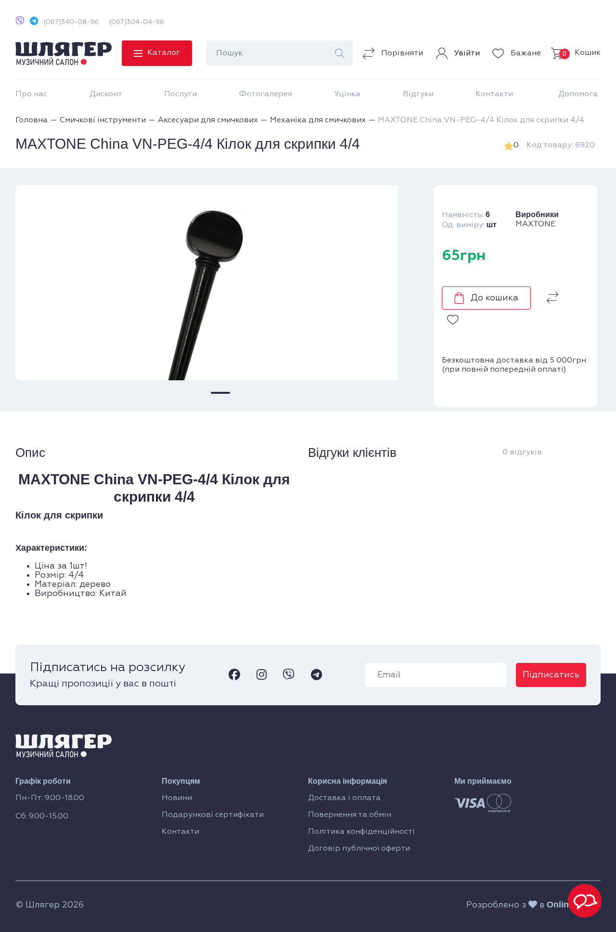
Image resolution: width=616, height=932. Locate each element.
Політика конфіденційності (361, 832)
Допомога (578, 94)
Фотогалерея (265, 94)
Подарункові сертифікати (213, 815)
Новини (177, 798)
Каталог (163, 53)
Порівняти (401, 53)
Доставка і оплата (344, 798)
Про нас (31, 94)
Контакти (494, 94)
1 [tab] (220, 393)
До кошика (494, 298)
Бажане (525, 53)
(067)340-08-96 (71, 22)
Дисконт (106, 94)
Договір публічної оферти (359, 849)
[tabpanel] (220, 282)
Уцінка (347, 94)
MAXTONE (535, 224)
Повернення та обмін (349, 815)
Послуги (180, 94)
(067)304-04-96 (136, 22)
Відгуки (418, 94)
